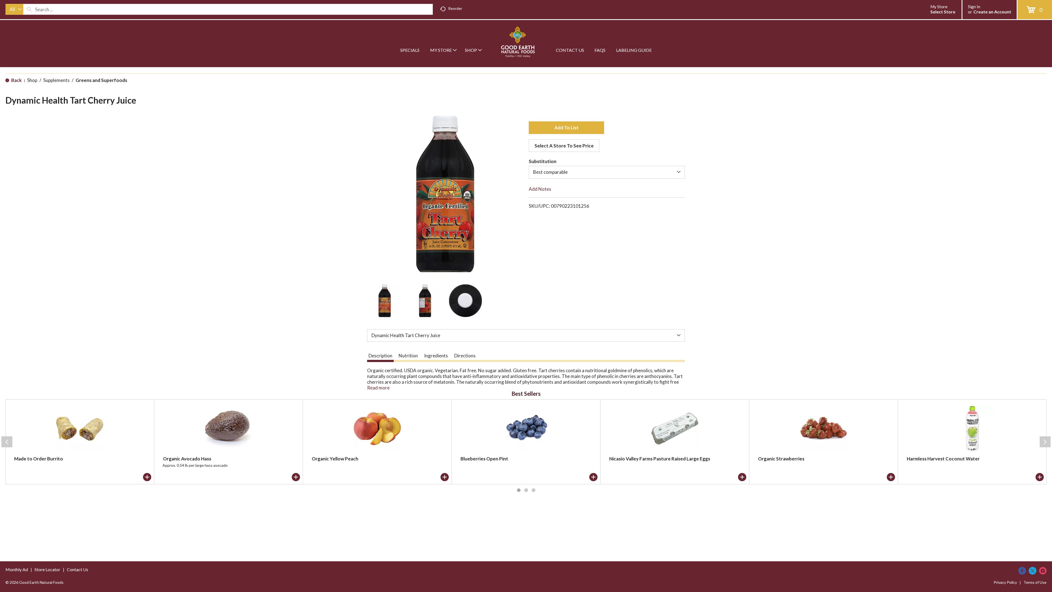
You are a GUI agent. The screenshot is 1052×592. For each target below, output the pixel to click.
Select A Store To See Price (564, 146)
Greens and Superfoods (101, 80)
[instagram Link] (1043, 571)
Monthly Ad (16, 569)
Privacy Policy (1005, 582)
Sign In (974, 6)
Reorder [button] (455, 8)
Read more (378, 388)
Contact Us (77, 569)
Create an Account (992, 11)
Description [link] (380, 355)
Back (16, 80)
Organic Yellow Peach (335, 459)
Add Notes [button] (540, 189)
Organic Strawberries (781, 459)
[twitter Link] (1032, 571)
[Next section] (1045, 441)
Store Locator (47, 569)
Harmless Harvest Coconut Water (943, 459)
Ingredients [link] (436, 355)
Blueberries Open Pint (484, 459)
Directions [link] (465, 355)
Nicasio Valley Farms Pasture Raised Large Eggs (659, 459)
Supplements (56, 80)
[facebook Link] (1022, 571)
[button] (384, 300)
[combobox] (14, 9)
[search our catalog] (29, 9)
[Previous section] (6, 441)
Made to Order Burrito (38, 459)
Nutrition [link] (408, 355)
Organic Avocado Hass (187, 459)
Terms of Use (1035, 582)
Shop (32, 80)
